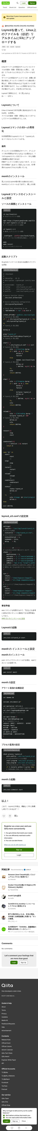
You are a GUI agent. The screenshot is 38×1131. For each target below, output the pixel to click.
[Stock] (10, 816)
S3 (8, 47)
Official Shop (6, 1105)
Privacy (4, 1013)
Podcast (4, 1089)
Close (24, 1121)
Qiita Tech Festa (7, 1053)
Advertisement (6, 1030)
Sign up (15, 1121)
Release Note (6, 1039)
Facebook (5, 1082)
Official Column (7, 1046)
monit (12, 47)
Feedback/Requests (8, 1024)
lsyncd (18, 47)
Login (24, 3)
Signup (32, 3)
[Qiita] (6, 3)
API (3, 1063)
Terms (4, 1010)
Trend (5, 7)
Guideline (5, 1017)
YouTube (4, 1086)
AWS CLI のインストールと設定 (13, 618)
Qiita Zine (5, 1102)
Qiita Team (5, 1098)
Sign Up (23, 962)
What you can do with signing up (15, 845)
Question (22, 7)
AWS (3, 47)
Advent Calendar (7, 1050)
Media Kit (5, 1020)
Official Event (32, 7)
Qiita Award (5, 1056)
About (4, 1007)
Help (3, 1027)
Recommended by (17, 869)
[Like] (4, 816)
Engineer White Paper (9, 1060)
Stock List (12, 7)
